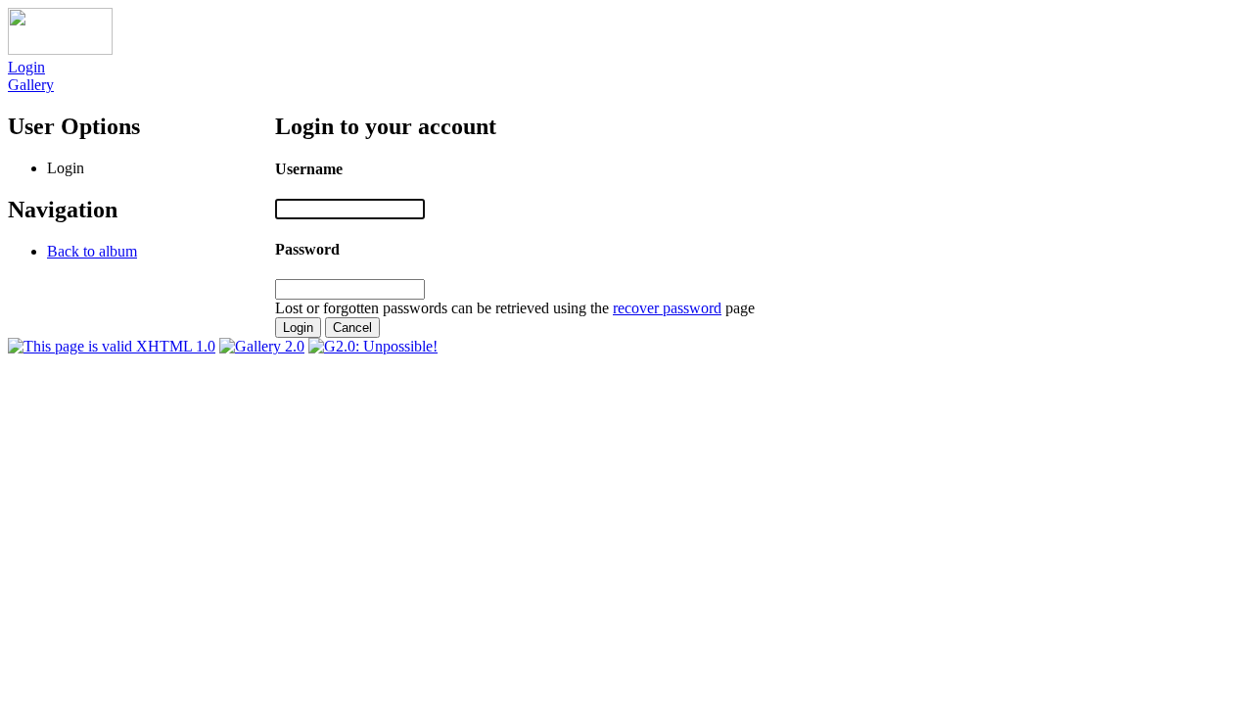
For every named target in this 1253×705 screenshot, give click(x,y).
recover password (667, 308)
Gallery (31, 84)
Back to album (92, 251)
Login (26, 67)
